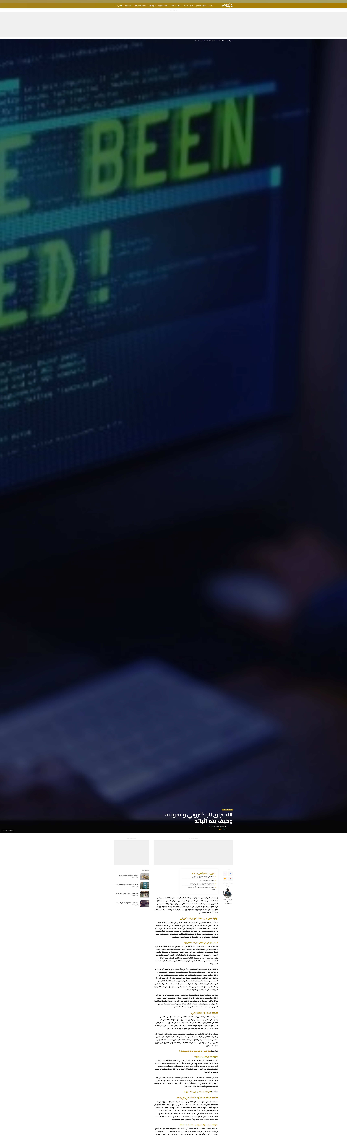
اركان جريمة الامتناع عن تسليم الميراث (127, 902)
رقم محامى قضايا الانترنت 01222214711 (227, 901)
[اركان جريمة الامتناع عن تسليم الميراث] (144, 903)
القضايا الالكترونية (227, 809)
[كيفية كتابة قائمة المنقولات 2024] (144, 876)
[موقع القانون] (227, 5)
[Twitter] (224, 829)
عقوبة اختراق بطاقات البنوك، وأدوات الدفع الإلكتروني (202, 888)
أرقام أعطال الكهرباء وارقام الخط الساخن (126, 893)
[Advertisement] (173, 24)
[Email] (220, 829)
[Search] (115, 5)
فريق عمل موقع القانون (221, 826)
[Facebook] (226, 829)
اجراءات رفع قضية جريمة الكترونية (197, 1092)
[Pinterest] (222, 829)
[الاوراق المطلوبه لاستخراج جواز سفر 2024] (144, 885)
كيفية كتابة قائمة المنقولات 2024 (128, 875)
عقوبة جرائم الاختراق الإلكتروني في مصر (202, 883)
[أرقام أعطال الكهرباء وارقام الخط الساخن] (144, 894)
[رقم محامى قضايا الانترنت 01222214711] (228, 893)
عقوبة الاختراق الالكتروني (206, 880)
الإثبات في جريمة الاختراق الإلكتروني (203, 876)
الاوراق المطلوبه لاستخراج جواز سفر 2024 (126, 884)
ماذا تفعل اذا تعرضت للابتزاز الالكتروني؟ (195, 1051)
